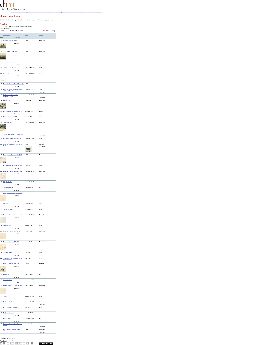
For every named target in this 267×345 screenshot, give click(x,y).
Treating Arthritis (7, 100)
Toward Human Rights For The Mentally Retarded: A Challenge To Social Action (13, 133)
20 (3, 340)
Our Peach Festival (8, 187)
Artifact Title (6, 35)
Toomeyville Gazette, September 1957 (12, 171)
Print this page (46, 343)
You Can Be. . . (7, 274)
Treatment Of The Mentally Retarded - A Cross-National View (13, 90)
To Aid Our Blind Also (8, 312)
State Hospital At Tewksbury (10, 40)
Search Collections (5, 20)
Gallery (53, 31)
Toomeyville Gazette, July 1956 (11, 241)
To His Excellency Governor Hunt (11, 307)
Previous (4, 343)
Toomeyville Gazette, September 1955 (12, 214)
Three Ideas (6, 73)
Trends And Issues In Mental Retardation (13, 83)
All (12, 340)
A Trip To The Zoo (7, 182)
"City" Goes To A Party (8, 209)
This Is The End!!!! (7, 280)
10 (0, 340)
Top (1, 343)
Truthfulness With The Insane (10, 62)
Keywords (16, 20)
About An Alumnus (7, 252)
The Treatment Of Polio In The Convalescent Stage (10, 95)
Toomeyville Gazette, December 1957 (12, 285)
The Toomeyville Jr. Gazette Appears (12, 165)
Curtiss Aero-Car (7, 122)
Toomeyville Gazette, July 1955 (11, 263)
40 (9, 340)
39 (27, 343)
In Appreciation (7, 225)
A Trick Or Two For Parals (9, 67)
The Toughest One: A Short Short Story (13, 138)
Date (26, 35)
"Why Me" (5, 203)
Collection (17, 37)
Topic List (40, 20)
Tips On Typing (7, 318)
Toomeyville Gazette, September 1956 (12, 193)
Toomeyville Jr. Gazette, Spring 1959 (12, 154)
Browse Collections (26, 20)
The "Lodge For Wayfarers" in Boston (12, 111)
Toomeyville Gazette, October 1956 (12, 231)
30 (6, 340)
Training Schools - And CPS (10, 116)
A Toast (5, 296)
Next (21, 31)
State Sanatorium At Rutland (10, 51)
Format (41, 35)
